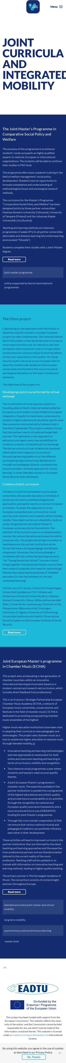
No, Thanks (33, 1056)
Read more (14, 259)
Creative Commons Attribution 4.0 (30, 1035)
